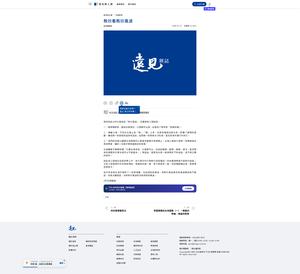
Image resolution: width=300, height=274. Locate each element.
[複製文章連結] (116, 103)
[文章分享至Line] (105, 103)
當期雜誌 (121, 4)
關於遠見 (72, 241)
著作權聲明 (184, 248)
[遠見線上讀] (103, 3)
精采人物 (154, 254)
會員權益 (89, 245)
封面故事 (119, 15)
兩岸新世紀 (138, 245)
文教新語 (137, 254)
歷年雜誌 (132, 4)
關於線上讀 (73, 245)
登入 (122, 111)
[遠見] (72, 229)
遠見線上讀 (108, 15)
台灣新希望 (155, 250)
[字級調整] (126, 103)
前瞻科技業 (121, 263)
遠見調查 (154, 241)
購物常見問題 (91, 241)
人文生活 (137, 250)
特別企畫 (120, 250)
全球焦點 (137, 241)
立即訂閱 (201, 4)
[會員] (209, 4)
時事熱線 (154, 245)
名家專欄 (120, 245)
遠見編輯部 (108, 26)
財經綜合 (137, 258)
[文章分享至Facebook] (111, 103)
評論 (107, 197)
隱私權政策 (196, 248)
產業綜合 (120, 258)
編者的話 (120, 254)
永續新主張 (155, 258)
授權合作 (72, 250)
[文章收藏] (121, 103)
